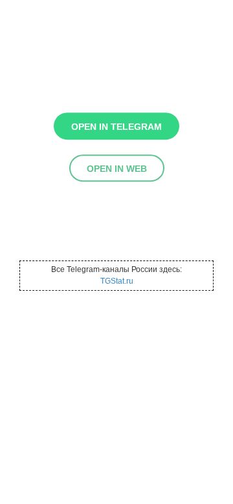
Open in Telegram (116, 126)
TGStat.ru (116, 281)
